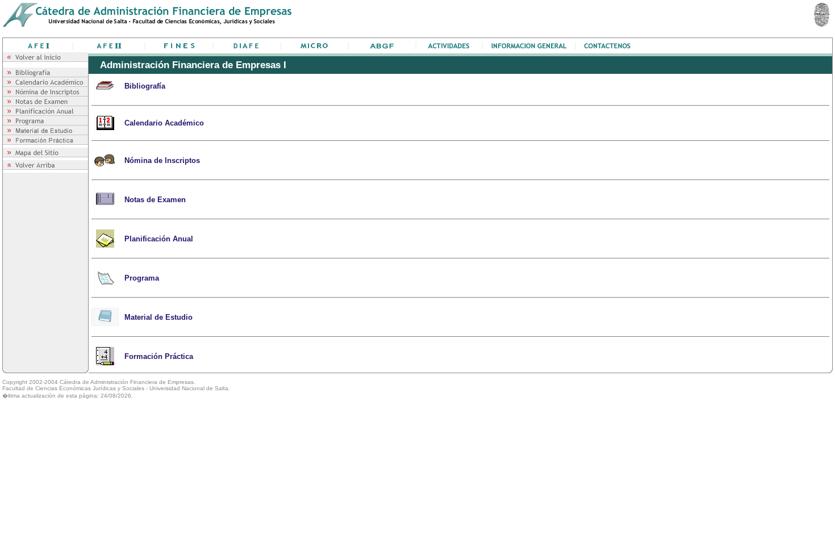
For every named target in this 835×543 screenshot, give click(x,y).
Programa (141, 278)
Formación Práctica (158, 356)
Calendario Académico (164, 123)
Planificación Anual (158, 239)
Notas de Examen (155, 199)
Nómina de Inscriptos (162, 160)
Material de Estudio (158, 317)
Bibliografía (144, 86)
